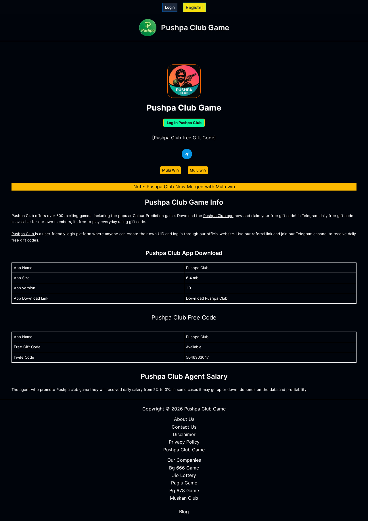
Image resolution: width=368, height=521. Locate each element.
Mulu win (198, 170)
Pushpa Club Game (195, 27)
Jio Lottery (184, 475)
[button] (169, 7)
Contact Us (184, 427)
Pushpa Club (23, 233)
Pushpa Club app (218, 215)
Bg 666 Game (184, 468)
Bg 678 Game (184, 490)
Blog (184, 511)
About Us (184, 419)
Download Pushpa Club (206, 298)
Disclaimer (184, 434)
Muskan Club (184, 498)
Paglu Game (184, 483)
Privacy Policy (184, 442)
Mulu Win (170, 170)
